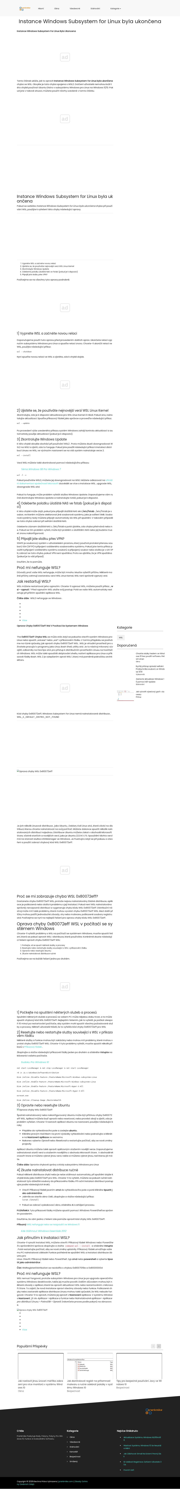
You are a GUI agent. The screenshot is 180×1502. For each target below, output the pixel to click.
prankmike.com (66, 1481)
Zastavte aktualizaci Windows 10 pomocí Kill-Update (150, 680)
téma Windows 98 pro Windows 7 (41, 469)
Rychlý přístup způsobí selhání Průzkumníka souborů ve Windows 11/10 (150, 669)
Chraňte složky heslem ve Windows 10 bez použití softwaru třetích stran (150, 656)
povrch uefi (129, 1470)
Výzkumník (140, 674)
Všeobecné (75, 9)
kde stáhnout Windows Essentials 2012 (43, 1231)
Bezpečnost (74, 1456)
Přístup (138, 697)
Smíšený (73, 1461)
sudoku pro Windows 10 (35, 1062)
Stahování (96, 9)
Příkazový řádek (33, 1046)
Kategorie (115, 9)
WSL (121, 637)
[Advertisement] (65, 168)
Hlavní (41, 9)
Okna (57, 9)
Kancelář (73, 1451)
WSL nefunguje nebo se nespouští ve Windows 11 (53, 1224)
